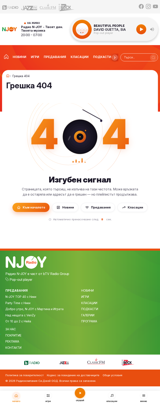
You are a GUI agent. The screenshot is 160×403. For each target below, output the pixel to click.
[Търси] (153, 57)
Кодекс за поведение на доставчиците (73, 375)
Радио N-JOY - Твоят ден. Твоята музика (42, 28)
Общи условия (112, 375)
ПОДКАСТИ (89, 309)
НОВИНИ (87, 290)
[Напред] (115, 57)
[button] (152, 29)
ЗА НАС (10, 329)
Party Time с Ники (17, 303)
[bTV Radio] (10, 7)
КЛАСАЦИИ (89, 303)
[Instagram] (148, 7)
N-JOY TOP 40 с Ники (20, 296)
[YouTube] (155, 7)
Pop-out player (103, 33)
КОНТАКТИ (13, 347)
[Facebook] (141, 7)
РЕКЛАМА (12, 341)
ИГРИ (85, 296)
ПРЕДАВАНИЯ (16, 290)
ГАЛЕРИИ (87, 315)
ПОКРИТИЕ (13, 335)
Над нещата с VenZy (20, 315)
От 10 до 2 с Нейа (18, 321)
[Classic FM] (48, 6)
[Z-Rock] (66, 6)
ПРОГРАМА (89, 321)
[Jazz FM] (29, 7)
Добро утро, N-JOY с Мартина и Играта (34, 309)
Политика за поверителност (24, 375)
